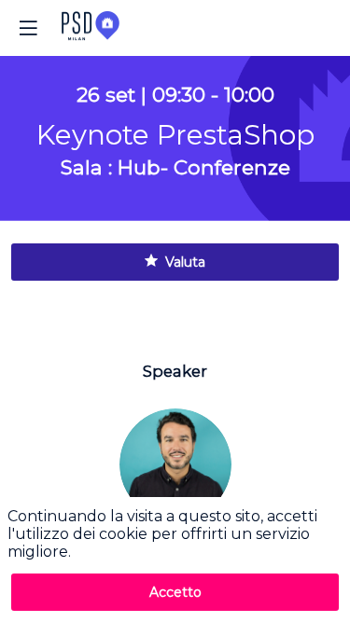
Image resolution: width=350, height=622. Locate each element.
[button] (28, 28)
